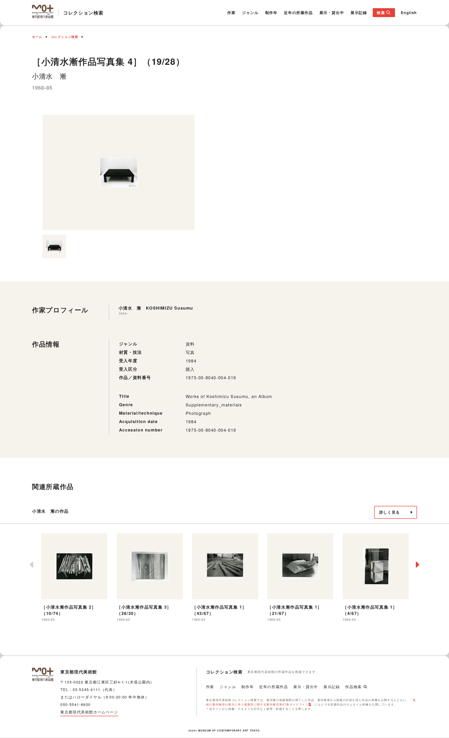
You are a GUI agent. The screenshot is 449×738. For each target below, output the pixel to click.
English (409, 12)
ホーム (37, 36)
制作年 (271, 12)
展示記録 (359, 12)
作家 (231, 12)
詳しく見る (389, 512)
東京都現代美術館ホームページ (89, 712)
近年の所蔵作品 (298, 12)
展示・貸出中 (331, 12)
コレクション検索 (64, 36)
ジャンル (250, 12)
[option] (119, 172)
